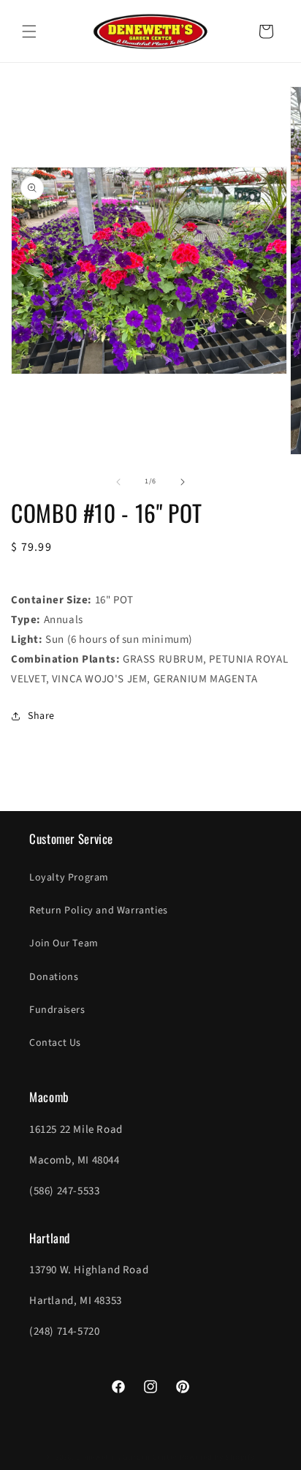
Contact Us (55, 1043)
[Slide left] (118, 482)
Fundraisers (57, 1010)
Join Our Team (64, 943)
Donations (53, 977)
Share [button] (41, 716)
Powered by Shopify (217, 1457)
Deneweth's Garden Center (127, 1457)
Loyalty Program (69, 877)
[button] (29, 31)
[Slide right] (183, 482)
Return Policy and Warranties (98, 910)
